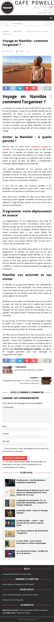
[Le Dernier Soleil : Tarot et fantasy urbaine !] (10, 513)
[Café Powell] (27, 14)
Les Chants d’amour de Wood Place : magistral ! (32, 532)
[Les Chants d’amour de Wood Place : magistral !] (10, 533)
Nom (5, 426)
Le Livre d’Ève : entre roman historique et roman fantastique (31, 542)
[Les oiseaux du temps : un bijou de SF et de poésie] (10, 553)
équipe (18, 584)
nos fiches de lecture (30, 595)
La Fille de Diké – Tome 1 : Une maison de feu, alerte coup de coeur (30, 522)
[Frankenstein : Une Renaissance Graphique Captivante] (10, 483)
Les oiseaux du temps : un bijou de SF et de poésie (32, 552)
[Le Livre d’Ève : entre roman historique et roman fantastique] (10, 543)
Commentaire (8, 407)
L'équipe (21, 51)
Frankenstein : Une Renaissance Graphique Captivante (30, 481)
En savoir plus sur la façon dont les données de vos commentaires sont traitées (24, 464)
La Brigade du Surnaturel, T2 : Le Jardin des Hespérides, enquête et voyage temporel (31, 502)
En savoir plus (25, 574)
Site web (6, 441)
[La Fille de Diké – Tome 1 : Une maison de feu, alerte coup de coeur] (10, 523)
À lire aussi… (27, 472)
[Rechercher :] (27, 23)
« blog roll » (19, 600)
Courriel (6, 433)
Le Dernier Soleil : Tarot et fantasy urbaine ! (32, 511)
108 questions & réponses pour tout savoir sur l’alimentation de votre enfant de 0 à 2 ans (32, 492)
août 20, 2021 (9, 51)
